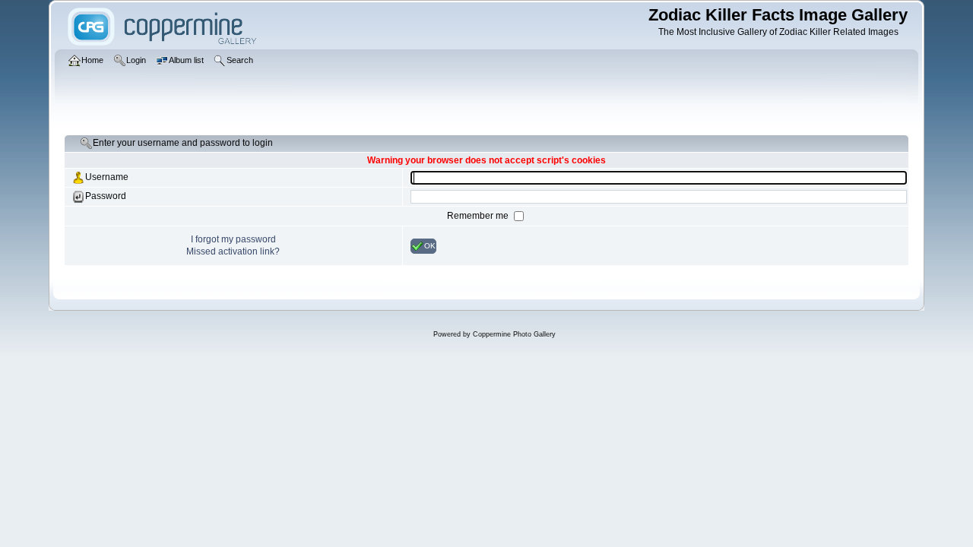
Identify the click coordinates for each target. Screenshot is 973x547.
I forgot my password (233, 239)
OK (430, 245)
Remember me (479, 215)
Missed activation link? (233, 251)
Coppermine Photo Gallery (514, 334)
